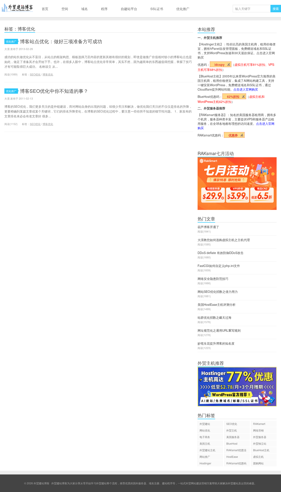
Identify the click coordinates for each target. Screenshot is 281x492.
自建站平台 (129, 8)
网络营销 (258, 430)
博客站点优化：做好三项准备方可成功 (61, 41)
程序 (104, 8)
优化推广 (182, 8)
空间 (64, 8)
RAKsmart (259, 424)
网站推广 (205, 456)
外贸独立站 (259, 443)
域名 (84, 8)
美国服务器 (233, 437)
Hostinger (205, 463)
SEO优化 (35, 74)
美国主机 (205, 443)
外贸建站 (205, 424)
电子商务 (205, 437)
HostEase (232, 456)
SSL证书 (156, 8)
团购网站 (258, 463)
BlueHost (231, 443)
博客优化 (48, 74)
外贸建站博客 (17, 8)
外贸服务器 (259, 437)
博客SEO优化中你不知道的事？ (54, 90)
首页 (45, 8)
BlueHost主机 (261, 450)
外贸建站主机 (207, 450)
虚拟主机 (258, 456)
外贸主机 (231, 430)
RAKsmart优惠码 (236, 463)
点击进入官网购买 (245, 89)
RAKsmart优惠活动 (236, 450)
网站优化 (205, 430)
